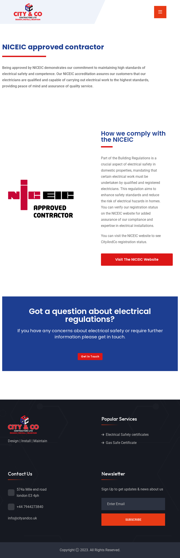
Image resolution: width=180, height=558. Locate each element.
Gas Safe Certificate (121, 443)
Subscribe (133, 519)
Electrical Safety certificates (127, 434)
